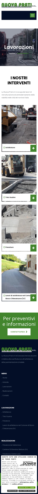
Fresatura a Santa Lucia (11, 454)
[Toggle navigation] (32, 15)
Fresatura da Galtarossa (12, 445)
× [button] (35, 456)
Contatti (6, 395)
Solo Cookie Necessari (26, 490)
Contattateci (18, 332)
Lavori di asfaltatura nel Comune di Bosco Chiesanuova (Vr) (18, 427)
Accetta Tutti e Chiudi (26, 487)
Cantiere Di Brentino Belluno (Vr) (15, 449)
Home (12, 53)
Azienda (6, 382)
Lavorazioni (7, 386)
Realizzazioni (7, 391)
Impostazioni (12, 490)
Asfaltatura (10, 147)
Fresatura (9, 247)
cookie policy (17, 484)
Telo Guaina (10, 197)
